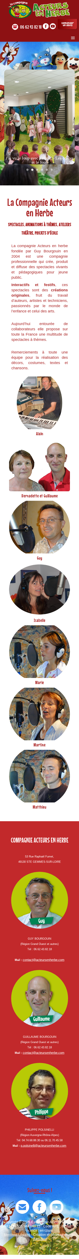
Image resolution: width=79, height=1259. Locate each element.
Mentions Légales (17, 1234)
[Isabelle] (39, 589)
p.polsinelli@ (29, 1145)
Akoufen (39, 1239)
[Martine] (39, 713)
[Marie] (39, 651)
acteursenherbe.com (52, 1145)
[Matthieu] (39, 776)
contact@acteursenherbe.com (43, 960)
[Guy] (39, 527)
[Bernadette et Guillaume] (39, 464)
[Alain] (39, 402)
